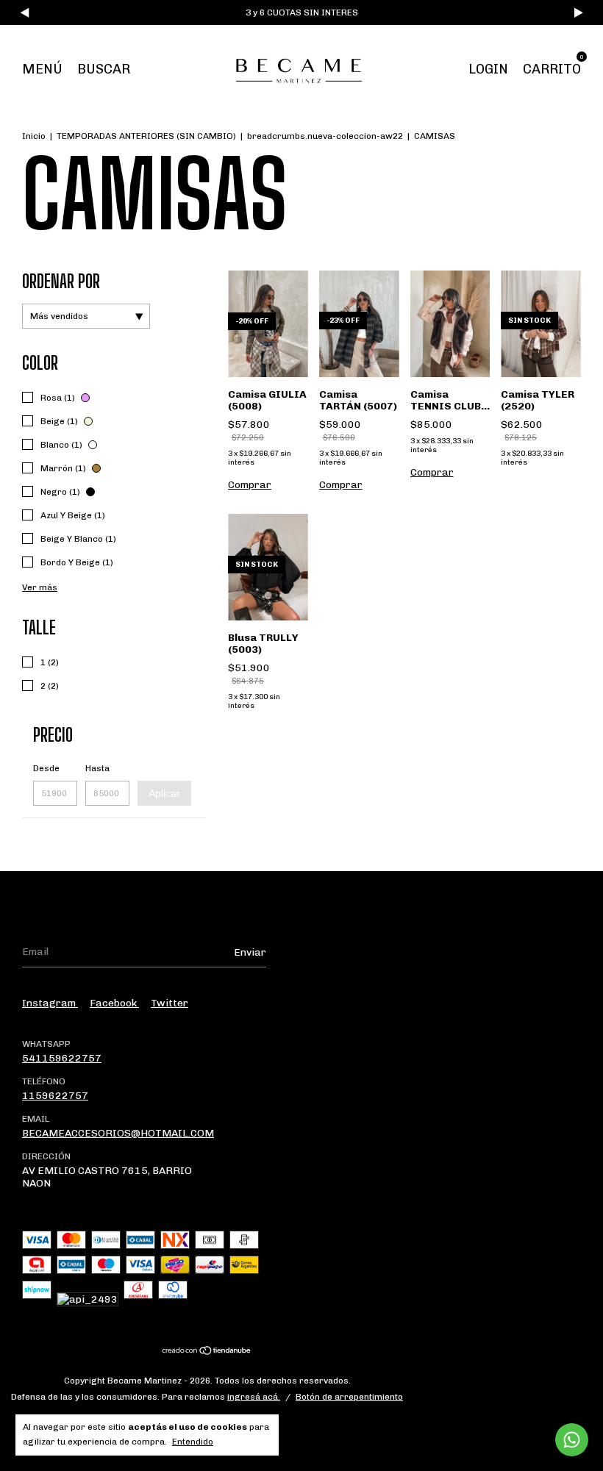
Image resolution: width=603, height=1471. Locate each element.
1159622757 (55, 1095)
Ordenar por (61, 281)
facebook (114, 1003)
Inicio (34, 136)
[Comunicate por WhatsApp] (571, 1439)
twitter (169, 1003)
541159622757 (61, 1058)
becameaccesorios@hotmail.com (118, 1133)
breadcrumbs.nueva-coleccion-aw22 (325, 136)
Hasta (97, 768)
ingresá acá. (253, 1397)
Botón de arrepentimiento (349, 1397)
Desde (46, 768)
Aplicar (164, 793)
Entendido (192, 1441)
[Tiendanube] (207, 1352)
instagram (50, 1003)
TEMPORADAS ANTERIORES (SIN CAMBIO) (146, 136)
